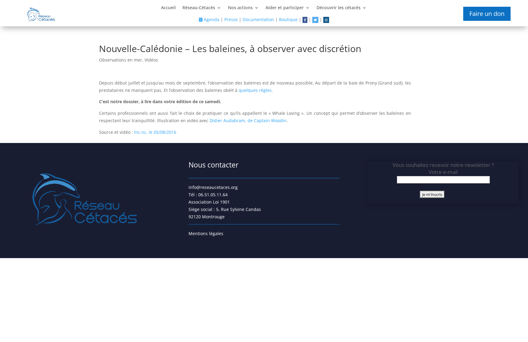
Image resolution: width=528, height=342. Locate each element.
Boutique (288, 19)
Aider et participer (285, 8)
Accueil (168, 8)
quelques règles (255, 90)
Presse (231, 19)
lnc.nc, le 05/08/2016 (155, 132)
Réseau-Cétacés (198, 8)
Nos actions (240, 8)
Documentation (258, 19)
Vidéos (151, 60)
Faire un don (486, 13)
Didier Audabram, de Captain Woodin (248, 120)
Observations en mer (120, 60)
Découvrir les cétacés (339, 8)
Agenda (211, 19)
